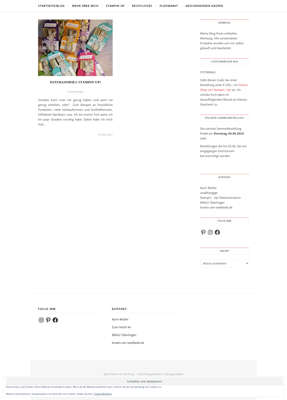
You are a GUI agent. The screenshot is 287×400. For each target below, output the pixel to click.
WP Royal (129, 374)
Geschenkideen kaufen (204, 6)
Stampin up (115, 6)
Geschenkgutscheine (150, 374)
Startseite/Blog (51, 6)
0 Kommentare (75, 91)
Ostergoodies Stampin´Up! (75, 82)
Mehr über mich (85, 6)
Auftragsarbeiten (173, 374)
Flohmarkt (169, 6)
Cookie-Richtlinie (103, 394)
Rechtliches (142, 6)
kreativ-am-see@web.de (216, 207)
